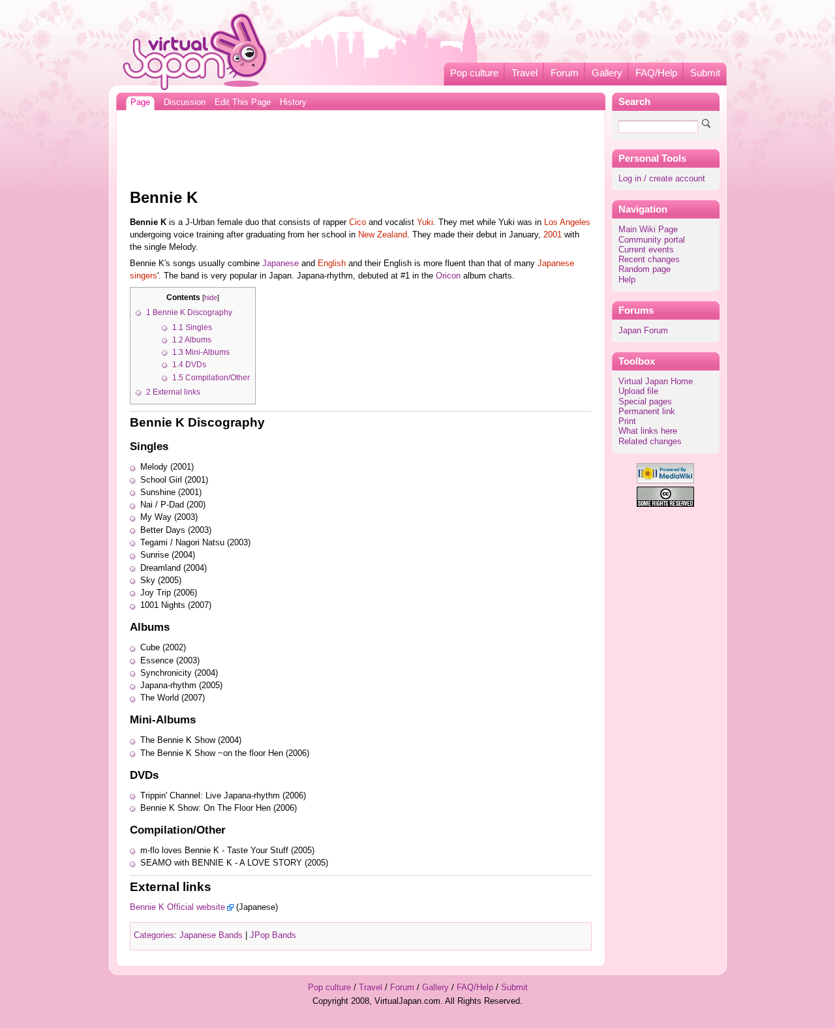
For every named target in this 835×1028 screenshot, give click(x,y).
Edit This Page (243, 102)
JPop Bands (273, 935)
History (293, 102)
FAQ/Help (656, 73)
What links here (647, 431)
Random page (644, 269)
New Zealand (382, 234)
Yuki (425, 222)
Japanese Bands (211, 935)
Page (140, 102)
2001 (552, 234)
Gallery (607, 73)
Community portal (651, 240)
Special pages (645, 401)
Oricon (448, 275)
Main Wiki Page (648, 229)
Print (627, 421)
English (332, 263)
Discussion (184, 102)
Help (626, 279)
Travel (524, 73)
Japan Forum (643, 330)
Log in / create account (661, 178)
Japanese (280, 263)
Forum (565, 73)
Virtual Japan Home (655, 381)
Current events (646, 249)
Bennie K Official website (177, 907)
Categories (154, 935)
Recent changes (649, 259)
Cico (357, 222)
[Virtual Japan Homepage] (195, 51)
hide (210, 297)
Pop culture (474, 73)
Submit (705, 73)
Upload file (638, 391)
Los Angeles (567, 222)
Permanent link (646, 411)
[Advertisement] (360, 146)
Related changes (650, 441)
